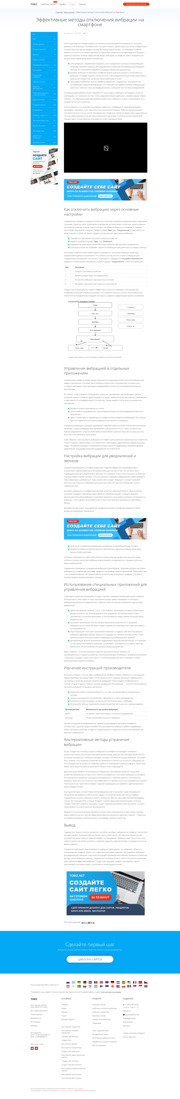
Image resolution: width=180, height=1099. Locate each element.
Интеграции (37, 70)
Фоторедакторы (38, 131)
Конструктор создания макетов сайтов (73, 1069)
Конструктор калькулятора (71, 1047)
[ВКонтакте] (82, 922)
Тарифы (62, 4)
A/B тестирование (99, 1045)
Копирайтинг (37, 110)
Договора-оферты (77, 1089)
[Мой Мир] (89, 922)
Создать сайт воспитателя (71, 1065)
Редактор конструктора (38, 87)
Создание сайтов (39, 105)
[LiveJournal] (91, 922)
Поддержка (96, 1023)
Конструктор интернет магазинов (70, 1031)
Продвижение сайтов (40, 65)
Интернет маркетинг (40, 115)
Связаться (127, 1011)
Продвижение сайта (100, 1034)
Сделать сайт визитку (69, 1036)
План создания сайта (100, 1030)
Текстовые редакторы (41, 120)
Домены (36, 54)
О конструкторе (37, 1014)
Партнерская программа (111, 992)
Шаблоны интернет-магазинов (104, 1008)
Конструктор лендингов (70, 1027)
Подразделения (129, 1018)
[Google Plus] (93, 922)
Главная (59, 12)
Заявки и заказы (38, 60)
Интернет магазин (39, 49)
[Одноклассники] (87, 922)
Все (34, 34)
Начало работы (38, 44)
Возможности (36, 1018)
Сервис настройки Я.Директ (134, 1033)
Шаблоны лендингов (100, 1012)
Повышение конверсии (37, 76)
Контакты (126, 1026)
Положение (61, 1090)
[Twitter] (85, 922)
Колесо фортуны (129, 1037)
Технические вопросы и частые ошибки (41, 94)
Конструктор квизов (69, 1044)
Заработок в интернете (37, 137)
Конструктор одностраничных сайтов (73, 1056)
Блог (34, 39)
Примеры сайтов (99, 1016)
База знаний (69, 12)
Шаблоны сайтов (48, 4)
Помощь (82, 4)
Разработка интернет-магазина (104, 1042)
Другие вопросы (39, 100)
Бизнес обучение (39, 126)
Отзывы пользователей (101, 1019)
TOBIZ (34, 4)
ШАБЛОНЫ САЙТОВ (90, 959)
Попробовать (136, 4)
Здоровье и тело (39, 142)
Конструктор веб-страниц (71, 1078)
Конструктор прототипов (71, 1074)
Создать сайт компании (70, 1051)
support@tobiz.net (132, 1014)
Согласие (69, 1090)
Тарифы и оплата (39, 82)
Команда (34, 1025)
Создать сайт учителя (69, 1061)
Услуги (72, 4)
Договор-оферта (67, 1019)
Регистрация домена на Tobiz (103, 1038)
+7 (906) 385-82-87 (132, 1004)
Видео (63, 1008)
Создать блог (66, 1040)
